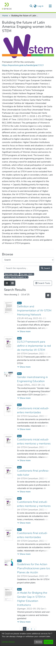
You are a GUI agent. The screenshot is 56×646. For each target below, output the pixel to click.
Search (46, 268)
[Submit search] (31, 6)
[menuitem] (35, 6)
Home (5, 15)
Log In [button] (41, 6)
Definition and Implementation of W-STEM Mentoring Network (34, 310)
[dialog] (28, 638)
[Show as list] (7, 283)
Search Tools (44, 283)
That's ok (48, 642)
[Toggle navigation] (50, 6)
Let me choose (8, 642)
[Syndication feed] (48, 295)
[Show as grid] (12, 283)
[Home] (6, 6)
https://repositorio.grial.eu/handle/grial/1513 (23, 65)
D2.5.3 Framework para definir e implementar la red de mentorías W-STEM (34, 346)
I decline (38, 642)
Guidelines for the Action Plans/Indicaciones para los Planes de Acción (33, 568)
